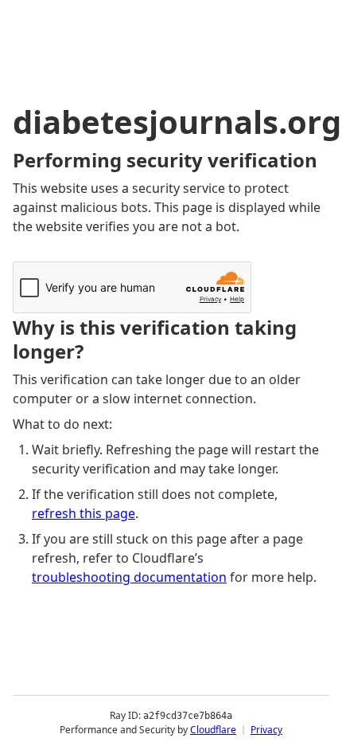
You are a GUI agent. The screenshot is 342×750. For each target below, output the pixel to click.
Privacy (266, 729)
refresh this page (83, 513)
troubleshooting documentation (129, 577)
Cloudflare (213, 729)
